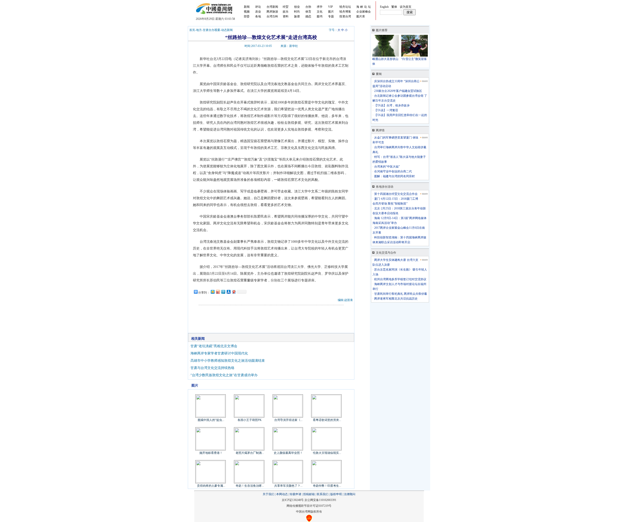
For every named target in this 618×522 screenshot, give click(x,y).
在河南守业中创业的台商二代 (392, 171)
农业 (258, 11)
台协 (308, 6)
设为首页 (405, 6)
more (425, 81)
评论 (258, 6)
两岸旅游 (272, 11)
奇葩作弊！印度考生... (327, 485)
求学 (320, 6)
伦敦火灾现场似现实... (327, 453)
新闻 (247, 6)
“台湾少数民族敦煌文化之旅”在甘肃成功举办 (224, 375)
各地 (258, 16)
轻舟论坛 (345, 6)
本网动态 (282, 494)
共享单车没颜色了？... (288, 485)
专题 (331, 16)
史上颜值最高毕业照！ (288, 453)
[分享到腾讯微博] (223, 292)
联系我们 (322, 494)
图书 (320, 16)
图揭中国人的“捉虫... (211, 420)
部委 (247, 16)
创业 (297, 6)
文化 (320, 11)
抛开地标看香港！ (211, 453)
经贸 (285, 6)
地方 (199, 30)
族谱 (297, 16)
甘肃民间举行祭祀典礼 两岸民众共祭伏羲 (400, 293)
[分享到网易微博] (233, 292)
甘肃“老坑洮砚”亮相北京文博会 (213, 346)
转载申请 (295, 494)
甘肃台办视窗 (211, 30)
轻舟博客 (345, 11)
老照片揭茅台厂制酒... (250, 453)
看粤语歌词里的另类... (327, 420)
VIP (330, 6)
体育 (308, 11)
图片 (331, 11)
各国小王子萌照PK (250, 420)
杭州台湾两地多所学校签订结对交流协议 (399, 279)
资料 (285, 16)
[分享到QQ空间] (212, 292)
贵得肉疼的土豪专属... (211, 485)
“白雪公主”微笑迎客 (414, 59)
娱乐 (285, 11)
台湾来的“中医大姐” (386, 166)
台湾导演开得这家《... (288, 420)
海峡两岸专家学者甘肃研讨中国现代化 (219, 353)
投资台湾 (345, 16)
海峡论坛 (364, 6)
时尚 (297, 11)
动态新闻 (227, 30)
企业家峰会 (363, 11)
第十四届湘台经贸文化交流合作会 (395, 194)
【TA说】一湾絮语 (385, 110)
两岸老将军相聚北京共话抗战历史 (395, 298)
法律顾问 (349, 494)
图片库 (360, 16)
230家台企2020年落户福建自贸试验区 (397, 91)
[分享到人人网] (228, 292)
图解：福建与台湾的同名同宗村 (394, 176)
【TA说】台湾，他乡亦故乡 (391, 105)
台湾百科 (272, 16)
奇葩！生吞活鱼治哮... (250, 485)
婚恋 (308, 16)
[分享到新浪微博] (217, 292)
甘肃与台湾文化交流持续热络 (212, 368)
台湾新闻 (272, 6)
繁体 (394, 6)
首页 (192, 30)
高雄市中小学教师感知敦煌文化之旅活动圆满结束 (227, 360)
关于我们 (268, 494)
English (384, 6)
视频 (247, 11)
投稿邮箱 (309, 494)
